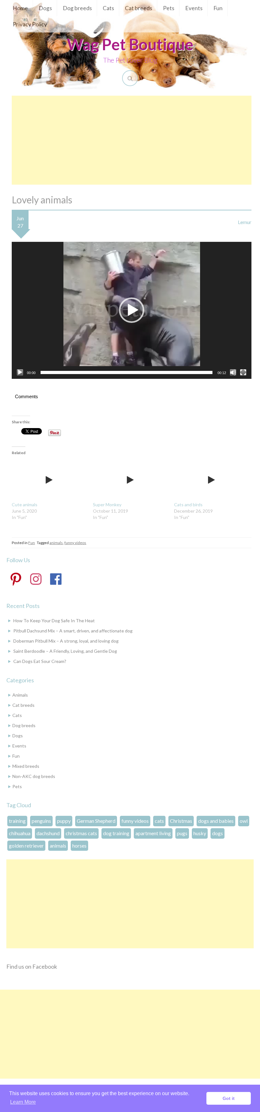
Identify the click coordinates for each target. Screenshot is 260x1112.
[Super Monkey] (130, 480)
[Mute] (233, 372)
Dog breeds (77, 8)
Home (20, 8)
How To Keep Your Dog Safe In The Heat (54, 620)
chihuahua (19, 833)
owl (244, 821)
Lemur (244, 222)
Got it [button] (229, 1098)
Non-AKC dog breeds (33, 776)
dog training (116, 833)
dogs (217, 833)
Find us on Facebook (31, 966)
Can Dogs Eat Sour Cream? (39, 661)
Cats (108, 8)
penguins (41, 821)
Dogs (45, 8)
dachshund (48, 833)
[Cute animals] (49, 480)
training (17, 821)
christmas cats (81, 833)
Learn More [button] (23, 1102)
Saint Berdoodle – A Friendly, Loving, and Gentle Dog (65, 651)
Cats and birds (188, 504)
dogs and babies (216, 821)
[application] (131, 310)
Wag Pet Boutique (130, 44)
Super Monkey (107, 504)
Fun (218, 8)
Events (194, 8)
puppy (64, 821)
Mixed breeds (25, 766)
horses (79, 846)
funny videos (75, 542)
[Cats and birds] (211, 480)
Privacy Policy (30, 24)
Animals (20, 695)
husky (199, 833)
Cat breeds (138, 8)
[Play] (20, 372)
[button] (131, 310)
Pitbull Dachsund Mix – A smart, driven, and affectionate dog (73, 630)
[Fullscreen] (243, 372)
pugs (182, 833)
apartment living (153, 833)
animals (56, 542)
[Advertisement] (131, 140)
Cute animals (24, 504)
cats (159, 821)
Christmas (181, 821)
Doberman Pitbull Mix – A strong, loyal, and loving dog (66, 641)
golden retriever (26, 846)
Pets (168, 8)
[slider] (126, 372)
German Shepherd (96, 821)
